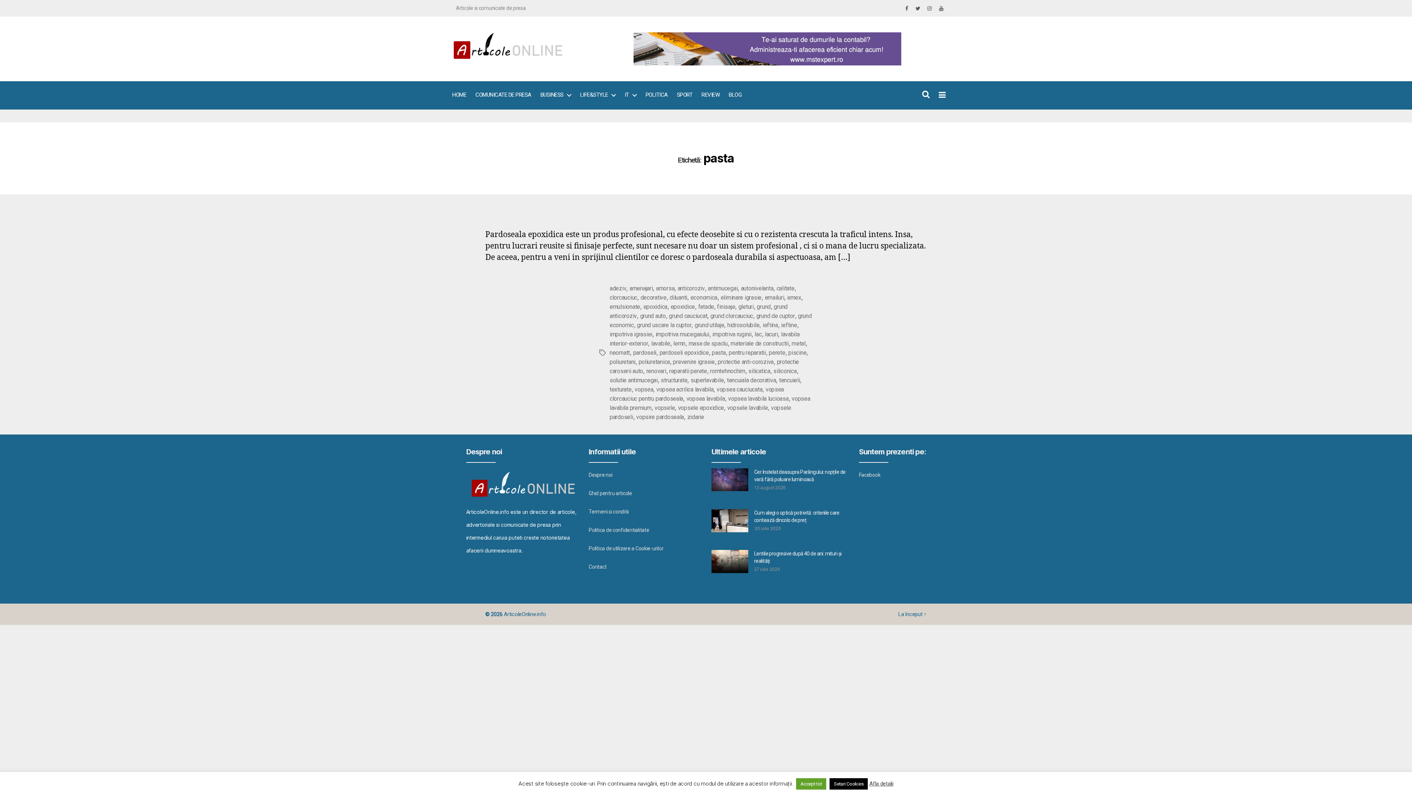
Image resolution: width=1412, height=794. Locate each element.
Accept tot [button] (811, 784)
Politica (657, 95)
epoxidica (655, 306)
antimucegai (723, 288)
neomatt (620, 352)
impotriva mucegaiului (682, 334)
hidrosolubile (743, 325)
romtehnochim (727, 371)
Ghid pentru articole (610, 493)
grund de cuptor (775, 315)
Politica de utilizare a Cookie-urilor (626, 548)
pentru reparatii (747, 352)
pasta (719, 352)
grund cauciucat (688, 315)
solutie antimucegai (634, 380)
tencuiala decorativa (751, 380)
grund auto (653, 315)
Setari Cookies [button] (848, 784)
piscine (797, 352)
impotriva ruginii (731, 334)
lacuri (771, 334)
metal (799, 343)
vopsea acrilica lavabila (685, 389)
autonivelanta (757, 288)
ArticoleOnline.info (525, 614)
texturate (621, 389)
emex (794, 297)
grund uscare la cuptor (664, 325)
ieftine (789, 325)
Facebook (870, 475)
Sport (685, 95)
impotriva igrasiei (631, 334)
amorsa (665, 288)
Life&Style (594, 95)
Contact (597, 567)
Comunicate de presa (503, 95)
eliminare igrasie (741, 297)
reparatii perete (688, 371)
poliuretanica (654, 361)
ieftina (770, 325)
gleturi (746, 306)
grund (764, 306)
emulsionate (625, 306)
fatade (706, 306)
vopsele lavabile (747, 407)
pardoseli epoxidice (684, 352)
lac (758, 334)
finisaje (726, 306)
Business (552, 95)
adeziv (618, 288)
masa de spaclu (708, 343)
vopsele (665, 407)
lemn (679, 343)
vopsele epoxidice (701, 407)
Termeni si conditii (609, 512)
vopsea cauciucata (739, 389)
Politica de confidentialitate (619, 530)
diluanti (678, 297)
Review (711, 95)
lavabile (660, 343)
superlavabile (707, 380)
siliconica (784, 371)
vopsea (644, 389)
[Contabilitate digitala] (787, 49)
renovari (656, 371)
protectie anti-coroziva (746, 361)
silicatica (759, 371)
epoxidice (683, 306)
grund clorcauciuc (731, 315)
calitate (786, 288)
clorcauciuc (623, 297)
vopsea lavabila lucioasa (758, 398)
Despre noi (600, 475)
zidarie (695, 417)
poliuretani (622, 361)
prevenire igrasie (693, 361)
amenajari (641, 288)
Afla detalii (881, 783)
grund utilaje (709, 325)
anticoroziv (691, 288)
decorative (654, 297)
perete (777, 352)
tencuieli (789, 380)
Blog (735, 95)
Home (459, 95)
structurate (674, 380)
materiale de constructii (760, 343)
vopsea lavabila (706, 398)
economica (704, 297)
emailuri (774, 297)
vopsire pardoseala (660, 417)
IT (627, 95)
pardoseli (645, 352)
